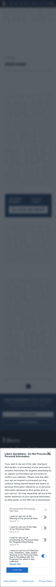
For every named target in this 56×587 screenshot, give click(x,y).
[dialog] (28, 517)
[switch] (44, 517)
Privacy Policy (45, 581)
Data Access (28, 581)
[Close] (50, 454)
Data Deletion (10, 581)
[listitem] (28, 510)
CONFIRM (17, 570)
